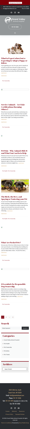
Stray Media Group (24, 422)
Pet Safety (6, 351)
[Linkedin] (15, 12)
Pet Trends (7, 354)
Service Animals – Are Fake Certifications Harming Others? (13, 107)
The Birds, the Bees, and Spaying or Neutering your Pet (14, 198)
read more (4, 72)
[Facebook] (11, 12)
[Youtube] (18, 12)
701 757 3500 (17, 398)
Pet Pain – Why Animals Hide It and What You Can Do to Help (14, 152)
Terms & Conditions (6, 422)
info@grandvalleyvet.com (17, 395)
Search (25, 328)
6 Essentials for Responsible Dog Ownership (13, 285)
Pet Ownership (6, 80)
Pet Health (4, 171)
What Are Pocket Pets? (11, 242)
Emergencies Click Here (15, 2)
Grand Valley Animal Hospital (11, 340)
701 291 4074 (9, 401)
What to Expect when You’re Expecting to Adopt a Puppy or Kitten (14, 60)
